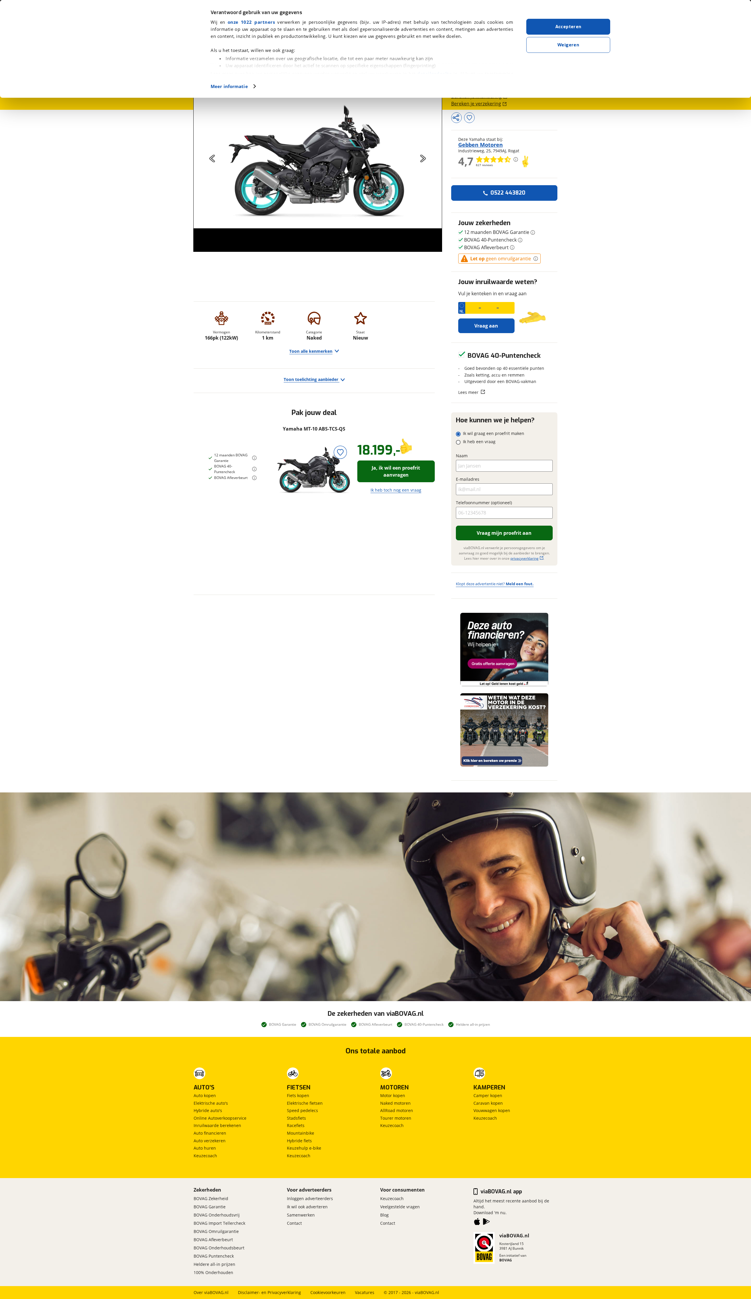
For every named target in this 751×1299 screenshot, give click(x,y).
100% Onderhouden (213, 1272)
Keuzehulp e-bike (304, 1148)
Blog (384, 1215)
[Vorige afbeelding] (212, 158)
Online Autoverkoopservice (220, 1118)
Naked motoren (395, 1103)
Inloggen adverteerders (310, 1198)
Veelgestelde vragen (400, 1206)
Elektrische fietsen (305, 1103)
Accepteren (568, 27)
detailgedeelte (434, 74)
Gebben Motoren (480, 144)
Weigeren (568, 45)
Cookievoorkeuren (328, 1292)
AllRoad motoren (396, 1110)
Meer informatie (229, 86)
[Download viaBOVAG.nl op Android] (486, 1222)
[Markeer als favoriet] (340, 452)
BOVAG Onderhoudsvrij (217, 1215)
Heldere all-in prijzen (214, 1264)
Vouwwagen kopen (491, 1110)
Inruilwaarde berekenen (217, 1125)
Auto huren (205, 1148)
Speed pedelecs (302, 1110)
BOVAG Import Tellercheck (219, 1223)
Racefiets (296, 1125)
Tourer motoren (395, 1118)
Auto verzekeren (210, 1140)
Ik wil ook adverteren (307, 1206)
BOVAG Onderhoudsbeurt (219, 1248)
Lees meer (468, 392)
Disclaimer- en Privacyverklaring (269, 1292)
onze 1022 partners (251, 22)
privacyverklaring (524, 558)
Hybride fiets (299, 1140)
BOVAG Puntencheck (214, 1256)
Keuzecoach (205, 1155)
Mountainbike (300, 1133)
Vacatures (364, 1292)
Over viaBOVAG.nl (211, 1292)
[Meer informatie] (254, 458)
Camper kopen (487, 1095)
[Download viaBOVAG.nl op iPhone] (477, 1222)
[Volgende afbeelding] (423, 158)
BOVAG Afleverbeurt (213, 1239)
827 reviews (484, 165)
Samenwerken (301, 1215)
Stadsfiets (296, 1118)
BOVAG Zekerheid (211, 1198)
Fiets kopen (298, 1095)
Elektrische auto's (211, 1103)
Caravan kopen (488, 1103)
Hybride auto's (208, 1110)
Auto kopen (205, 1095)
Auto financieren (210, 1133)
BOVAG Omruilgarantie (216, 1231)
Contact (294, 1223)
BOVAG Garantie (210, 1206)
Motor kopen (392, 1095)
